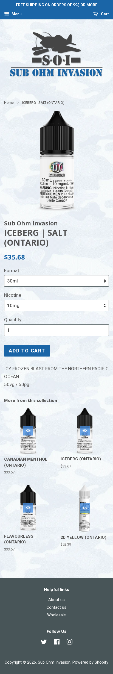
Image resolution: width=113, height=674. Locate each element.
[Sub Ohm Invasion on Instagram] (69, 643)
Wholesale (56, 615)
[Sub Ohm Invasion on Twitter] (44, 643)
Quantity (12, 319)
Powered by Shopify (90, 662)
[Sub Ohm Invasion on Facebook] (56, 643)
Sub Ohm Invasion (54, 662)
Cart (104, 14)
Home (9, 103)
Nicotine (12, 295)
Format (11, 270)
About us (56, 600)
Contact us (56, 607)
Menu (16, 14)
